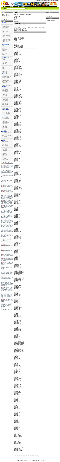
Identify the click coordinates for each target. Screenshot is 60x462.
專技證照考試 (4, 53)
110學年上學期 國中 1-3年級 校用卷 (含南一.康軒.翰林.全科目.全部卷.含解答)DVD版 (7, 263)
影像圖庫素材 (4, 125)
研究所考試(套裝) (5, 27)
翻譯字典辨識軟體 (5, 98)
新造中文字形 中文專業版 (22, 28)
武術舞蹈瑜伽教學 (5, 159)
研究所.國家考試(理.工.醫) (6, 81)
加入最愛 (52, 0)
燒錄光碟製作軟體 (5, 96)
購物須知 (38, 0)
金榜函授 (38, 460)
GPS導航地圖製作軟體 (6, 112)
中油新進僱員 (4, 62)
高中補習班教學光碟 (5, 80)
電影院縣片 (4, 137)
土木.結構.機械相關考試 (6, 35)
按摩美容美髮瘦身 (5, 144)
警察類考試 (4, 50)
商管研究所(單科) (5, 25)
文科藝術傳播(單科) (5, 26)
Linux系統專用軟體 (5, 108)
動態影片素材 (4, 127)
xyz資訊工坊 (21, 460)
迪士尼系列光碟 (4, 154)
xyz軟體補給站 (25, 460)
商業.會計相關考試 (5, 32)
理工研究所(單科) (5, 23)
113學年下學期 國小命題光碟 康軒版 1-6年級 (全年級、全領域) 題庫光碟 (6, 251)
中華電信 (3, 67)
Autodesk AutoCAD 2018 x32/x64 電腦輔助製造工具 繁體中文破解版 (7, 175)
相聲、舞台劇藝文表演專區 (6, 135)
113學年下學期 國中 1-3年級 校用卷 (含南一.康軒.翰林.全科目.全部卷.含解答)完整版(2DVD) (7, 239)
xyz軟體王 (32, 460)
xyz (14, 460)
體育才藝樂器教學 (5, 145)
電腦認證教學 (4, 150)
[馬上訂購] (16, 21)
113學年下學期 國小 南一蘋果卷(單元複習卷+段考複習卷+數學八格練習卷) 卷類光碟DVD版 (7, 243)
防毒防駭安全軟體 (5, 90)
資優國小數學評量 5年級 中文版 (23, 24)
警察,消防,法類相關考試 (6, 41)
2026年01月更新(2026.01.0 (6, 15)
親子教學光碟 (4, 155)
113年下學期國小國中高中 (6, 19)
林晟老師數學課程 (5, 75)
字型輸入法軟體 (4, 94)
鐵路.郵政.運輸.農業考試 (6, 43)
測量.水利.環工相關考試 (6, 36)
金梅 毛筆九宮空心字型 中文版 (22, 30)
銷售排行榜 (4, 163)
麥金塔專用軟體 (4, 95)
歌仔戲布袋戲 (4, 136)
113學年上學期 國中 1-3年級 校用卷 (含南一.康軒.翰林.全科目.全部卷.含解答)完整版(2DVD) (7, 235)
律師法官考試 (4, 49)
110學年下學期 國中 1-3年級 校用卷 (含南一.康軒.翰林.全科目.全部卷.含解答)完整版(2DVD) (7, 255)
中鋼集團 (3, 68)
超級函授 (35, 460)
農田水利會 (4, 63)
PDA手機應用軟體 (5, 107)
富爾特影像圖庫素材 (5, 123)
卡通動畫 (3, 139)
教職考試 (3, 54)
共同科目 (3, 30)
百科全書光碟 (4, 149)
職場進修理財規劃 (5, 141)
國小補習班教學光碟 (5, 77)
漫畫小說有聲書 (4, 148)
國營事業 (3, 66)
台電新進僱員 (4, 64)
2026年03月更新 (5, 14)
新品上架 (11, 6)
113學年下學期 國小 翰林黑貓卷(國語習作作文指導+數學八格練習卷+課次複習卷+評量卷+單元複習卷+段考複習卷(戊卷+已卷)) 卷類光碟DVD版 (7, 230)
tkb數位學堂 (42, 460)
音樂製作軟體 (4, 121)
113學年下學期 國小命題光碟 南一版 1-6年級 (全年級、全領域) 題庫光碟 (6, 267)
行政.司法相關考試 (5, 31)
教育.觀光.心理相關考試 (6, 40)
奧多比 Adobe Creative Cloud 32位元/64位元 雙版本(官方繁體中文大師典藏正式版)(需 (31, 27)
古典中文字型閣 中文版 (21, 29)
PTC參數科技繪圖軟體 (5, 114)
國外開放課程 (4, 84)
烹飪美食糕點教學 (5, 158)
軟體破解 (45, 0)
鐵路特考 (3, 48)
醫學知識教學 (4, 153)
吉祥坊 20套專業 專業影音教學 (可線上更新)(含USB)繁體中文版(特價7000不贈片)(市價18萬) (7, 166)
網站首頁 (5, 6)
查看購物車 (56, 0)
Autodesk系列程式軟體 (6, 113)
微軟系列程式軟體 (5, 91)
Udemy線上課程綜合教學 (6, 85)
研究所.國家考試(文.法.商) (6, 82)
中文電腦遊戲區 (4, 130)
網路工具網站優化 (5, 104)
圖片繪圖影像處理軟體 (5, 118)
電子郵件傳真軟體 (5, 99)
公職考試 (3, 45)
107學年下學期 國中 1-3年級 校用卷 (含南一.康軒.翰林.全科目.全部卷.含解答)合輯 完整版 (7, 259)
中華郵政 (3, 59)
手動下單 (17, 6)
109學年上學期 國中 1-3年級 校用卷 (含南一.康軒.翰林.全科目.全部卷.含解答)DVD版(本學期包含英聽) (7, 184)
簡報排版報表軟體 (5, 100)
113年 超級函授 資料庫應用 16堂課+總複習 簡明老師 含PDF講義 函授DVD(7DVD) (7, 206)
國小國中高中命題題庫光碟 (6, 76)
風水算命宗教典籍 (5, 146)
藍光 (17, 460)
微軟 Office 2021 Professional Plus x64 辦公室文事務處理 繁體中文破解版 (7, 300)
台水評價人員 (4, 72)
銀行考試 (3, 58)
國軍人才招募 (4, 71)
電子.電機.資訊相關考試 (6, 34)
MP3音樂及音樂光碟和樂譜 (6, 132)
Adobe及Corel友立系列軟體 (6, 117)
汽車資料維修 (4, 157)
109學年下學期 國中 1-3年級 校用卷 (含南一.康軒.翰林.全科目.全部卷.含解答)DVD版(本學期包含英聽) (7, 225)
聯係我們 (41, 0)
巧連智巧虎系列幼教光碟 (6, 162)
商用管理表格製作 (5, 89)
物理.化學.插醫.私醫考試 (6, 39)
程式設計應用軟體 (5, 103)
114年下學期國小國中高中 (6, 16)
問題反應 (49, 0)
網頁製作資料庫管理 (5, 105)
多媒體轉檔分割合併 (5, 122)
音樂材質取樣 (4, 126)
